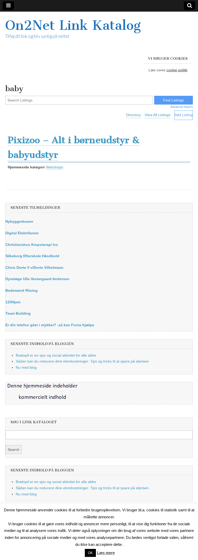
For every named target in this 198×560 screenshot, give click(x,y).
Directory (133, 115)
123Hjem (12, 302)
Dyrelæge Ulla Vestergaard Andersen (37, 279)
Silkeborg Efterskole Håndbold (32, 256)
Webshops (54, 167)
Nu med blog (26, 367)
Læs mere (106, 552)
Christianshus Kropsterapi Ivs (31, 245)
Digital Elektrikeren (22, 233)
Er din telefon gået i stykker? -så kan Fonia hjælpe (49, 325)
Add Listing (184, 115)
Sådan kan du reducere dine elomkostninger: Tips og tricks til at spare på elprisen (82, 361)
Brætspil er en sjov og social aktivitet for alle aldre (56, 355)
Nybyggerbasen (19, 221)
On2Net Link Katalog (73, 25)
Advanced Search (181, 106)
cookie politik (177, 70)
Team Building (18, 313)
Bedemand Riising (21, 290)
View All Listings (157, 115)
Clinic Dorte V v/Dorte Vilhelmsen (34, 267)
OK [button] (90, 553)
